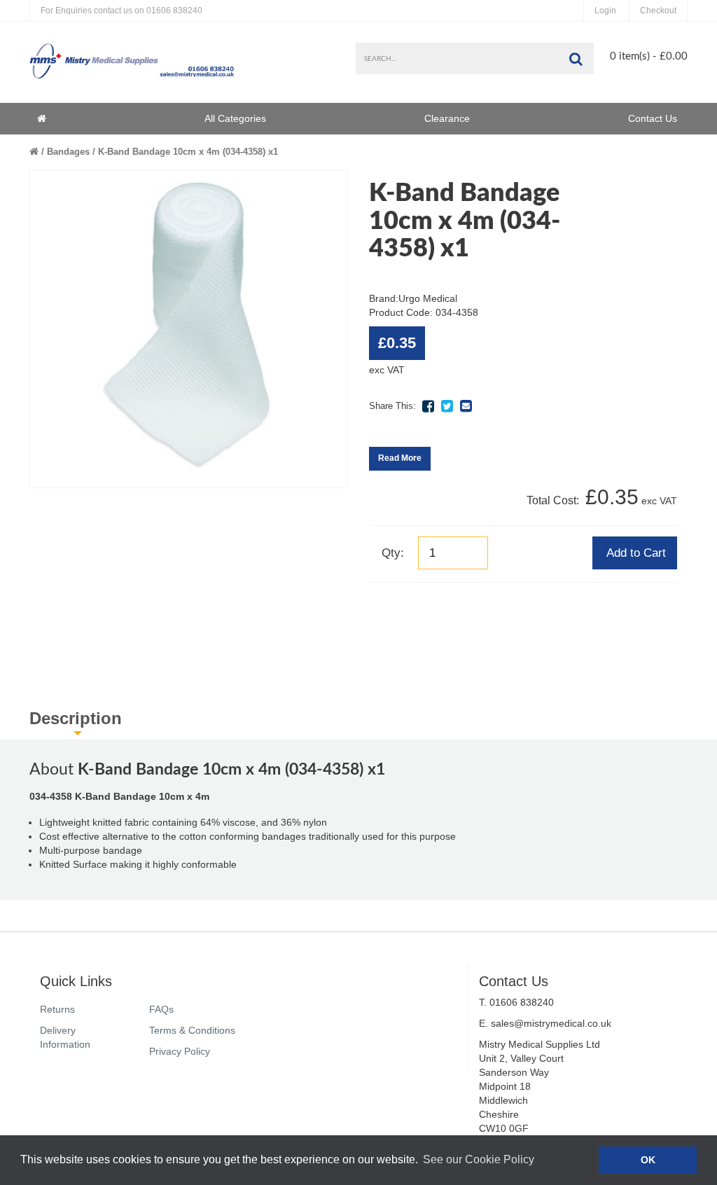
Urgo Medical (427, 298)
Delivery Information (65, 1037)
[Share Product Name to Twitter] (447, 406)
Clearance (447, 118)
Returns (57, 1009)
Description (75, 718)
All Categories (235, 118)
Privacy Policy (179, 1051)
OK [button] (648, 1159)
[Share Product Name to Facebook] (428, 406)
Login (605, 10)
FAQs (161, 1009)
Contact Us (652, 118)
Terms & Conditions (192, 1030)
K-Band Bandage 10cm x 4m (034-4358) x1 (188, 151)
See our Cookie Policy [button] (478, 1159)
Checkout (658, 10)
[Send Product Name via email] (466, 406)
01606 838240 (121, 10)
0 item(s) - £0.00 (649, 56)
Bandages (68, 151)
